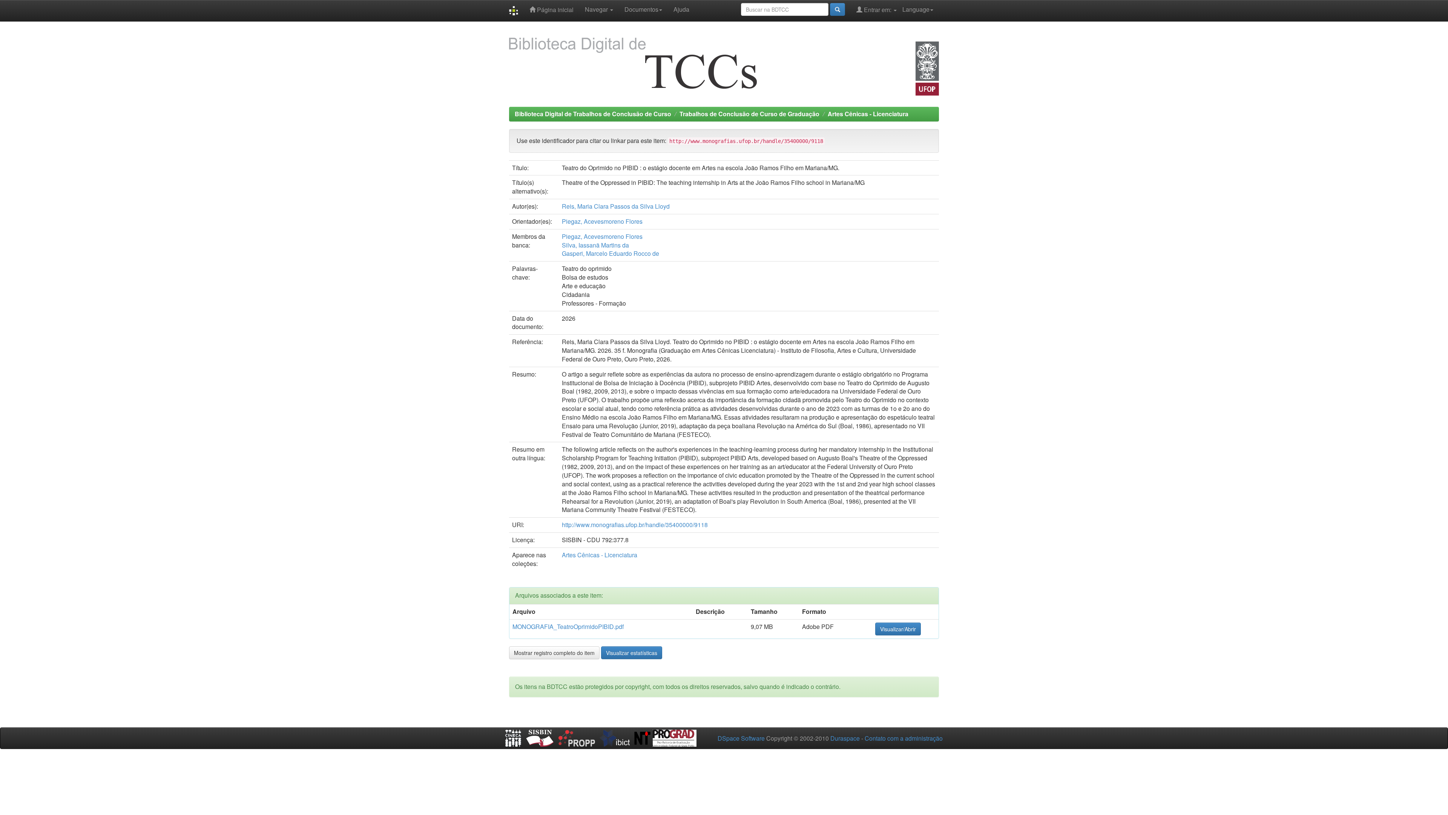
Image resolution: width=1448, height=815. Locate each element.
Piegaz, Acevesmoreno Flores (602, 221)
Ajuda (681, 9)
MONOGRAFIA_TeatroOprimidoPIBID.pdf (568, 626)
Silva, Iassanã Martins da (595, 245)
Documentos (641, 9)
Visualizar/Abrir (898, 629)
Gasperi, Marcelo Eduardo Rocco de (610, 253)
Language (916, 9)
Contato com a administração (904, 738)
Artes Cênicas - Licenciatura (868, 113)
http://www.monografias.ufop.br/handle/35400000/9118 (635, 524)
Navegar (597, 9)
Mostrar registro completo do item (554, 653)
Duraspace (845, 738)
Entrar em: (877, 9)
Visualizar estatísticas (631, 653)
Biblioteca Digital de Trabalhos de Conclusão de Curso (593, 113)
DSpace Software (741, 738)
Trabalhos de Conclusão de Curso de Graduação (749, 113)
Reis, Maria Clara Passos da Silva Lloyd (616, 206)
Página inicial (554, 9)
